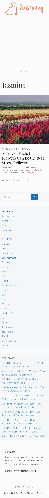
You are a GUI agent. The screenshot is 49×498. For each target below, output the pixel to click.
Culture (5, 244)
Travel (5, 336)
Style (4, 322)
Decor (5, 248)
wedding (6, 345)
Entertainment (9, 257)
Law (4, 294)
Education (7, 253)
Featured (6, 262)
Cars (4, 234)
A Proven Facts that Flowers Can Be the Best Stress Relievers (23, 158)
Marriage (6, 304)
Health (8, 180)
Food (4, 271)
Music (5, 308)
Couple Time (8, 239)
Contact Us (8, 493)
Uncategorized (9, 341)
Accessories (8, 216)
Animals (6, 220)
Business (6, 230)
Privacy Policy (20, 493)
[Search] (35, 197)
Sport (4, 317)
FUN (4, 276)
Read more (30, 173)
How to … (6, 290)
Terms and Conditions (36, 493)
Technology (7, 327)
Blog (4, 225)
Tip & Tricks (7, 331)
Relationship (8, 313)
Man (4, 299)
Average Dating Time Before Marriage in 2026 (24, 436)
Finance (6, 267)
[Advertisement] (24, 42)
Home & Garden (20, 180)
